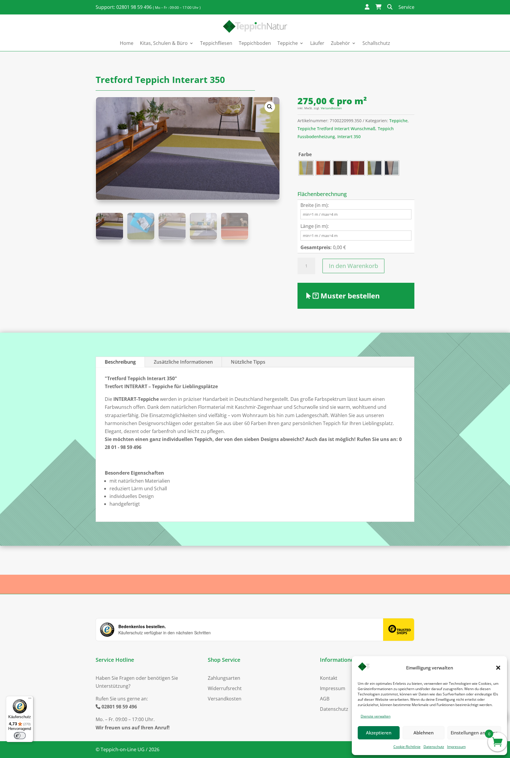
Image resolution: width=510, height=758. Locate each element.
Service (406, 7)
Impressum (456, 746)
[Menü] (29, 699)
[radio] (306, 168)
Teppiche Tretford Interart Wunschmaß (336, 128)
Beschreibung (120, 362)
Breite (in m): (314, 205)
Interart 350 (349, 136)
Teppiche (398, 120)
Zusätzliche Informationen (183, 362)
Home (126, 43)
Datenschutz (434, 746)
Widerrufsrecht (225, 688)
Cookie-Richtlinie (407, 746)
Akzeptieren (378, 733)
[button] (498, 668)
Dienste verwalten (375, 716)
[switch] (20, 735)
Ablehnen (423, 733)
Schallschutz (376, 43)
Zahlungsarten (224, 678)
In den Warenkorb (353, 266)
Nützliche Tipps (248, 362)
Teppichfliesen (216, 43)
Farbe (305, 154)
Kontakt (328, 678)
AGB (324, 698)
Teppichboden (255, 43)
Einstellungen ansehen (474, 733)
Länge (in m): (314, 226)
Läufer (317, 43)
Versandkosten (331, 108)
